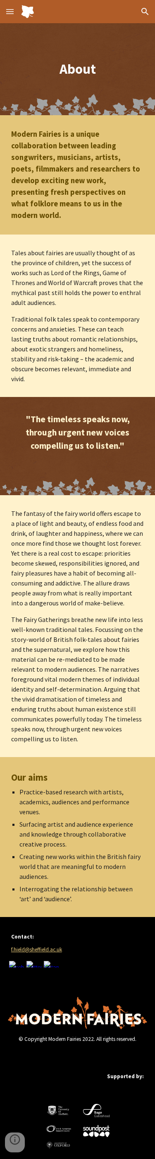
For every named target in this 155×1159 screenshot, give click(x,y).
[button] (10, 11)
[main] (78, 69)
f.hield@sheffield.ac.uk (36, 949)
